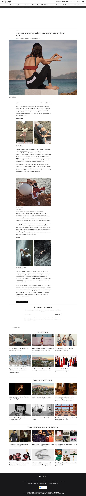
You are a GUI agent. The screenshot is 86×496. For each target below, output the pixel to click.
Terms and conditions (44, 481)
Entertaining (70, 4)
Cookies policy (61, 481)
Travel (64, 4)
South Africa (20, 280)
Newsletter (49, 102)
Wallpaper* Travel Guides (66, 6)
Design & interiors (19, 4)
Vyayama (33, 271)
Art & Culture (26, 4)
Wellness (17, 30)
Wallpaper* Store (78, 4)
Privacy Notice (55, 317)
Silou (34, 213)
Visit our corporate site (55, 492)
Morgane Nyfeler (20, 38)
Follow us (43, 102)
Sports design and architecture (22, 301)
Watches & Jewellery (35, 4)
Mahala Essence (23, 151)
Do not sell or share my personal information (47, 483)
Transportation (58, 4)
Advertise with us (32, 483)
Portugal (24, 281)
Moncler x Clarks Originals (53, 6)
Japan (17, 158)
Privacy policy (53, 481)
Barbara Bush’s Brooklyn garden (27, 6)
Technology (52, 4)
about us (24, 481)
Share (19, 102)
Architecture (11, 4)
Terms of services (37, 317)
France (27, 161)
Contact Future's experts (32, 481)
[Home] (5, 4)
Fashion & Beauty (44, 4)
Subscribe (78, 1)
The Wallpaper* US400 (40, 6)
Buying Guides (37, 38)
